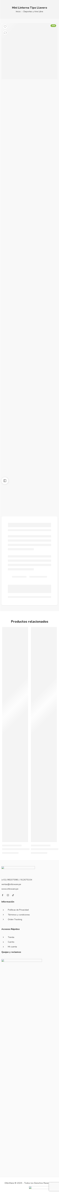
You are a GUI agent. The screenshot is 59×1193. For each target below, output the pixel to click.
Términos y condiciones (19, 914)
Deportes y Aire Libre (33, 11)
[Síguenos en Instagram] (8, 895)
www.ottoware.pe (9, 888)
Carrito (11, 941)
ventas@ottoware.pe (11, 884)
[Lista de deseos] (5, 26)
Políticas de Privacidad (18, 909)
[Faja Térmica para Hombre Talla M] (44, 734)
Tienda (11, 937)
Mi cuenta (12, 946)
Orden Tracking (15, 919)
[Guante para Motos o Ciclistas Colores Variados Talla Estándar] (15, 734)
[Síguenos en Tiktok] (13, 895)
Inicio (18, 11)
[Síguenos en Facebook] (2, 895)
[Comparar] (5, 32)
